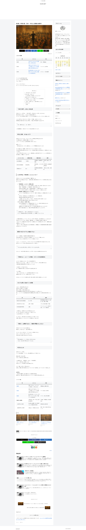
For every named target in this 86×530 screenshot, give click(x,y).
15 (69, 62)
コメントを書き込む (34, 515)
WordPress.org (58, 123)
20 (64, 64)
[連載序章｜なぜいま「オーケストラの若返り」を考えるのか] (21, 417)
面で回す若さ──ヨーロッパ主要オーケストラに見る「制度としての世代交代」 (34, 72)
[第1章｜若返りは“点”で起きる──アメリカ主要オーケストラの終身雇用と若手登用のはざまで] (46, 417)
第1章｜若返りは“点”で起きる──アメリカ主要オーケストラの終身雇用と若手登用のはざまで (46, 422)
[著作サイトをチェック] (32, 447)
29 (69, 65)
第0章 (18, 386)
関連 (27, 104)
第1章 (18, 390)
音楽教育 (18, 432)
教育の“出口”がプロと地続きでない (31, 97)
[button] (46, 51)
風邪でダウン (57, 97)
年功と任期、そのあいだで (29, 94)
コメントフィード (58, 120)
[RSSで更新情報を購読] (36, 447)
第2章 (18, 395)
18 (60, 64)
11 (60, 62)
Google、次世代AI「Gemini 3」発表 (61, 83)
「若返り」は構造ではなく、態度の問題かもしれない (34, 101)
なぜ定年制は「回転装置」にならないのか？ (33, 95)
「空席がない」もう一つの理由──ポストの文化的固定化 (34, 98)
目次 (33, 90)
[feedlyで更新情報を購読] (34, 447)
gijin (58, 101)
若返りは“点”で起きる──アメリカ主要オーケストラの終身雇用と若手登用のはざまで (34, 67)
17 (58, 64)
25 (60, 65)
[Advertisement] (43, 13)
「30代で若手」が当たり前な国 (30, 92)
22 (69, 64)
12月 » (59, 69)
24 (58, 65)
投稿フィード (57, 118)
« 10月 (56, 69)
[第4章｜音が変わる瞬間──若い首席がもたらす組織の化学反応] (34, 417)
